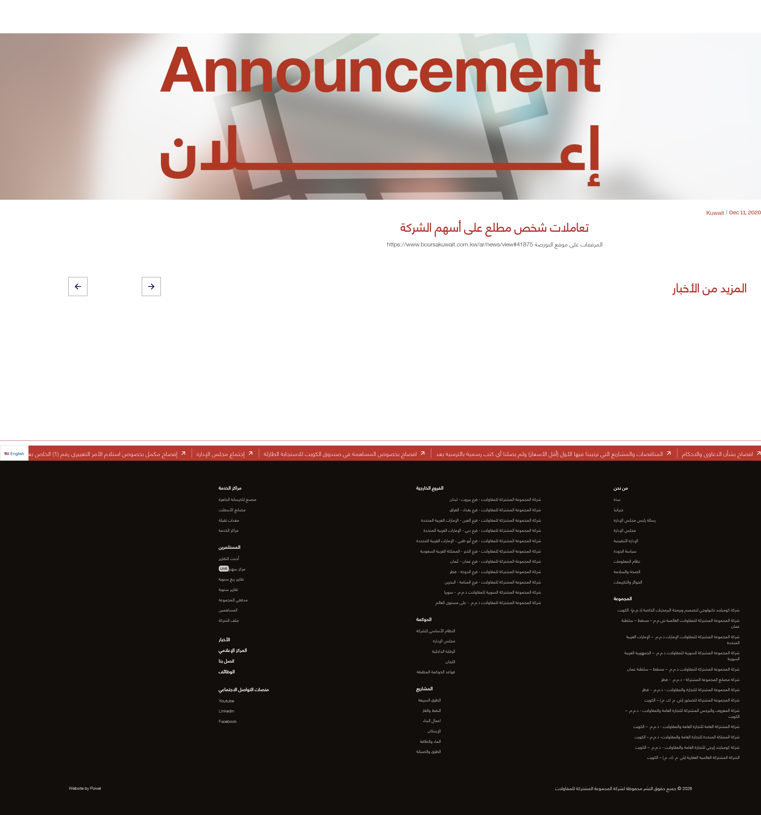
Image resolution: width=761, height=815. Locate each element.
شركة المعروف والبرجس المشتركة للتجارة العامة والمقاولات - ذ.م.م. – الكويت (682, 713)
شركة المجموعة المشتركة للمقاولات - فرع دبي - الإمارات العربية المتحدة (482, 530)
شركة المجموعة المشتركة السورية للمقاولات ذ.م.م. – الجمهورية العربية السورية (682, 655)
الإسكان (434, 730)
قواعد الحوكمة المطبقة (436, 671)
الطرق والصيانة (428, 751)
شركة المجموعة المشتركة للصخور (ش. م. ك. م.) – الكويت (692, 699)
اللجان (450, 661)
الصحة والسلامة (627, 571)
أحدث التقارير (229, 558)
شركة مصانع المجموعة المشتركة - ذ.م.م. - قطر (700, 679)
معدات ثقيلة (229, 519)
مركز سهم (232, 568)
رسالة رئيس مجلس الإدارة (635, 519)
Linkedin (226, 710)
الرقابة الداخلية (443, 650)
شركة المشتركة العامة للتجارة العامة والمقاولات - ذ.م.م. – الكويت (686, 726)
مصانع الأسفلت (232, 509)
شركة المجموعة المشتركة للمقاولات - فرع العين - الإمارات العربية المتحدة (481, 519)
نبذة (617, 499)
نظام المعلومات (627, 560)
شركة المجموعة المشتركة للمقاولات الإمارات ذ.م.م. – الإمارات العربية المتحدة (683, 639)
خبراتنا (618, 509)
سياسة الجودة (625, 550)
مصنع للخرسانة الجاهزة (237, 499)
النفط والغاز (431, 710)
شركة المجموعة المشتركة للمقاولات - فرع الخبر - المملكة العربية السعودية (480, 550)
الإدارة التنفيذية (626, 540)
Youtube (226, 700)
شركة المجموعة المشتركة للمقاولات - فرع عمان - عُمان (495, 560)
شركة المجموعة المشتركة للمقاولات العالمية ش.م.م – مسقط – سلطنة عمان (681, 623)
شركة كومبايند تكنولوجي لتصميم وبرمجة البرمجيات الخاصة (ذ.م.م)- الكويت (679, 609)
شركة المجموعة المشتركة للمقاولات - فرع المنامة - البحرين (493, 581)
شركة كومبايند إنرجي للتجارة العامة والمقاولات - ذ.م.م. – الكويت (687, 747)
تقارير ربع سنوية (231, 578)
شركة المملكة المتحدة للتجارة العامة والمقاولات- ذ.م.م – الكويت (687, 736)
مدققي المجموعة (233, 599)
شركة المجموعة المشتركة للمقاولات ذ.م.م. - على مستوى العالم (488, 602)
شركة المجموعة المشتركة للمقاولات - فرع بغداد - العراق (495, 509)
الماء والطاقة (430, 741)
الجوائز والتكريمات (628, 581)
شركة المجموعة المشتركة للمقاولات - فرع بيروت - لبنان (495, 499)
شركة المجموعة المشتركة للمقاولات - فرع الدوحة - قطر (495, 571)
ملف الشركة (229, 620)
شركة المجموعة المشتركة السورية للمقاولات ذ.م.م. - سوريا (492, 591)
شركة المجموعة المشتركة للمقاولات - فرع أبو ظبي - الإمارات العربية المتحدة (478, 540)
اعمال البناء (432, 720)
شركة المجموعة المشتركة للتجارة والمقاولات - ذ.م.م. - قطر (691, 689)
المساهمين (228, 609)
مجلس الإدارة (625, 530)
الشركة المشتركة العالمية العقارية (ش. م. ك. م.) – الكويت (693, 757)
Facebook (228, 721)
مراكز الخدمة (228, 530)
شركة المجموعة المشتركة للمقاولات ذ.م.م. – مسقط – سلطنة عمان (683, 668)
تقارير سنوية (228, 589)
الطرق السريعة (429, 699)
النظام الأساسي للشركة (435, 630)
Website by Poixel (85, 788)
